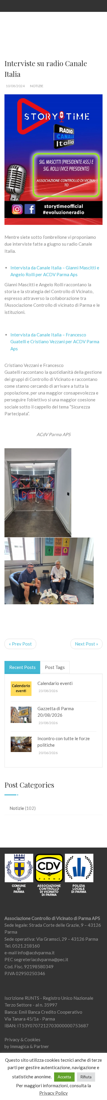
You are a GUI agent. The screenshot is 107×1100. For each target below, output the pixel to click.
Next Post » (86, 643)
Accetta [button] (64, 1076)
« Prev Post (20, 643)
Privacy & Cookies (22, 1039)
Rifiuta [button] (86, 1076)
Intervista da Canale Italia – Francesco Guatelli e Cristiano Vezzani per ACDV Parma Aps (54, 341)
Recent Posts (22, 667)
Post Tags (55, 667)
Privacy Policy (53, 1093)
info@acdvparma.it (36, 952)
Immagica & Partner (29, 1046)
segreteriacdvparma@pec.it (41, 959)
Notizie (36, 86)
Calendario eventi (55, 683)
